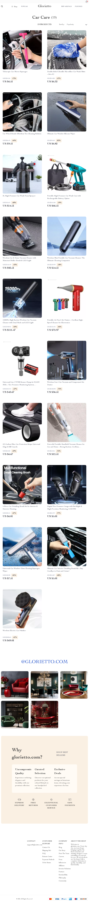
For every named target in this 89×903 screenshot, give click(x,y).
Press (60, 859)
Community (62, 881)
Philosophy (62, 878)
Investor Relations (65, 869)
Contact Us (46, 847)
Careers (61, 856)
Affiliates (61, 866)
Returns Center (47, 856)
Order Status (46, 862)
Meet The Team (64, 853)
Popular (24, 6)
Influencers (62, 862)
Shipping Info (46, 850)
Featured (78, 6)
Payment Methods (48, 859)
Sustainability (63, 875)
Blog (60, 847)
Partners (61, 872)
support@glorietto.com (34, 845)
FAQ (44, 853)
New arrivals (66, 6)
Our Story (62, 850)
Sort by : (62, 24)
